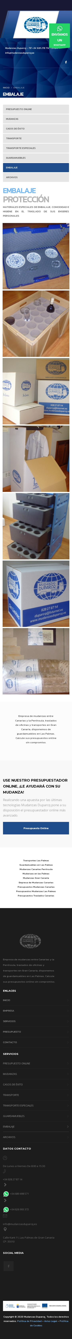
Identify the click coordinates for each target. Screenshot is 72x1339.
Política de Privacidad (29, 1321)
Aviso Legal (50, 1321)
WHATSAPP (60, 39)
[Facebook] (66, 62)
